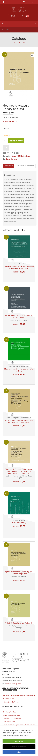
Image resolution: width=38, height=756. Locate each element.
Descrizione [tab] (9, 166)
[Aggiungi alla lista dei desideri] (6, 148)
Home (15, 43)
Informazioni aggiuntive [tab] (25, 166)
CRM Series (21, 156)
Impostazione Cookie (19, 746)
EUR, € (13, 16)
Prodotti (22, 43)
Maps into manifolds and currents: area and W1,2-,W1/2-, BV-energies (19, 421)
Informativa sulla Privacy (11, 702)
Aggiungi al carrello (16, 141)
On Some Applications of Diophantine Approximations (18, 316)
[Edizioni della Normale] (19, 9)
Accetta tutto (19, 741)
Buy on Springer (11, 159)
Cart (23, 16)
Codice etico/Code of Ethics (11, 715)
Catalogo (13, 156)
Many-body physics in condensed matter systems (18, 370)
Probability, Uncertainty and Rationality (19, 623)
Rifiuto (19, 752)
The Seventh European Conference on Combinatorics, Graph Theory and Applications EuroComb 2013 (18, 471)
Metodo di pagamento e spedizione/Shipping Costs (19, 695)
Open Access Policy (9, 721)
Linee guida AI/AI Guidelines (12, 718)
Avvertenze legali (8, 699)
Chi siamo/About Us (9, 712)
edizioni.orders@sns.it (30, 2)
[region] (19, 741)
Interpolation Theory (19, 523)
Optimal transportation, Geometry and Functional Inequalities (18, 573)
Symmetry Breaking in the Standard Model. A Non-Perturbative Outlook (18, 267)
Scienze (28, 156)
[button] (32, 55)
